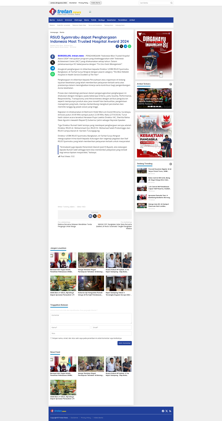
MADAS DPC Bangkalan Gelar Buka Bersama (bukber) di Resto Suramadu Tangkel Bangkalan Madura (114, 225)
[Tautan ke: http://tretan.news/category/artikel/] (170, 84)
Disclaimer (74, 418)
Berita (52, 47)
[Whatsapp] (129, 46)
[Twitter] (95, 216)
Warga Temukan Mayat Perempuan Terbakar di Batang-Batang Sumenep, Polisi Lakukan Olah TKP (90, 271)
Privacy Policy (86, 418)
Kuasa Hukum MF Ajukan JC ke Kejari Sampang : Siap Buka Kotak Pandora (117, 271)
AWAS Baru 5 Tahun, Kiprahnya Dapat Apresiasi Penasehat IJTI (62, 294)
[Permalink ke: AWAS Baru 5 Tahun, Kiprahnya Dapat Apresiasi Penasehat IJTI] (63, 283)
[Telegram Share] (125, 46)
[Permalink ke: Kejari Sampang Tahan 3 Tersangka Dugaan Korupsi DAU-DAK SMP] (119, 283)
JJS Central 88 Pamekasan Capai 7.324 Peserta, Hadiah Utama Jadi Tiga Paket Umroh (160, 188)
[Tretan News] (65, 11)
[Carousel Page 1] (149, 106)
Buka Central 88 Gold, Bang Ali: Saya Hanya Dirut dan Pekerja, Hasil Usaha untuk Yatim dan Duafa (159, 179)
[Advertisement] (95, 180)
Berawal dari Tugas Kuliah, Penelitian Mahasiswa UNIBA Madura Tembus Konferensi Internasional (61, 271)
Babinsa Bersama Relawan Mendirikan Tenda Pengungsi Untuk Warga (75, 224)
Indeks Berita (98, 418)
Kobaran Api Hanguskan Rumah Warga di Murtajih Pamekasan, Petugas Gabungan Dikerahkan (90, 294)
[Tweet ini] (121, 46)
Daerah (57, 47)
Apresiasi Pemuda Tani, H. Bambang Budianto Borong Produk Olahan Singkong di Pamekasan (159, 196)
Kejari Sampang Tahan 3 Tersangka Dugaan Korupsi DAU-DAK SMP (118, 294)
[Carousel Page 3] (154, 106)
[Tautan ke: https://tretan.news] (170, 164)
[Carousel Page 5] (160, 106)
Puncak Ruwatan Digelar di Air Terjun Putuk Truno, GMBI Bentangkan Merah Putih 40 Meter (160, 170)
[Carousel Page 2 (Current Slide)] (151, 106)
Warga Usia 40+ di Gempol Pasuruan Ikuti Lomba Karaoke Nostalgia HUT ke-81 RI (159, 205)
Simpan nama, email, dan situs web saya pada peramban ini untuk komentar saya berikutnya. (87, 338)
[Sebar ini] (117, 46)
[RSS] (99, 216)
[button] (171, 3)
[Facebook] (90, 216)
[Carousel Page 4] (157, 106)
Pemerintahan (64, 47)
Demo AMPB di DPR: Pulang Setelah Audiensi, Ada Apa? (151, 100)
